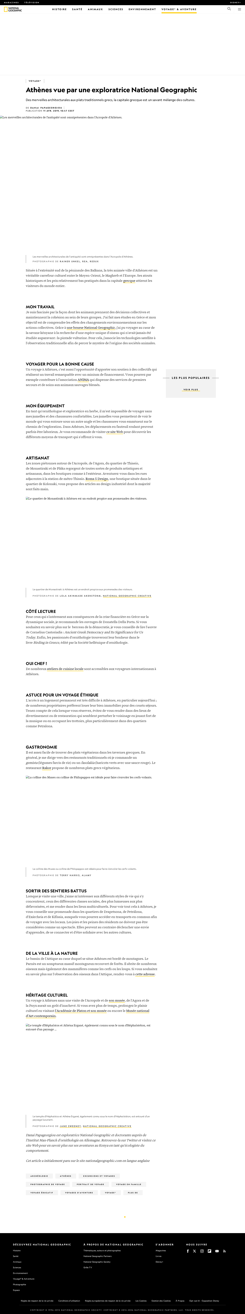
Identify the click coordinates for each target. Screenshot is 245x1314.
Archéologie (39, 1176)
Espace (16, 1290)
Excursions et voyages (99, 1176)
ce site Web (114, 432)
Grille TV (88, 1267)
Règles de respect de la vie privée (37, 1301)
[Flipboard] (209, 1252)
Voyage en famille (129, 1184)
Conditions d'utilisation (69, 1301)
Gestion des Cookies (161, 1301)
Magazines (11, 2)
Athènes (66, 1176)
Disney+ (235, 2)
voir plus (191, 389)
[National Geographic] (6, 9)
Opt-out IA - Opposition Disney (204, 1301)
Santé (15, 1256)
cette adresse (145, 974)
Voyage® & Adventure (23, 1279)
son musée (117, 1000)
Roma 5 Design (97, 479)
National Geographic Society (97, 1262)
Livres (158, 1256)
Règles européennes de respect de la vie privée (108, 1301)
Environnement (20, 1273)
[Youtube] (217, 1252)
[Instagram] (202, 1252)
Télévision (31, 2)
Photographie (19, 1284)
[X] (194, 1252)
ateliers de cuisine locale (65, 669)
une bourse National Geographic (91, 328)
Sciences (17, 1267)
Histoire (16, 1250)
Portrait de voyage (90, 1184)
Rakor (46, 768)
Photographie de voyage (47, 1184)
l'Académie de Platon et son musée (81, 1011)
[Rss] (224, 1252)
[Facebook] (188, 1252)
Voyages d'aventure (79, 1193)
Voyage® (35, 81)
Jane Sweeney (70, 1126)
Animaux (17, 1262)
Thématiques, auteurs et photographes (102, 1250)
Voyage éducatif (41, 1193)
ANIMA (83, 380)
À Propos (180, 1301)
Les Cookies (141, 1301)
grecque (129, 281)
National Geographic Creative (127, 596)
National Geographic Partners (98, 1256)
